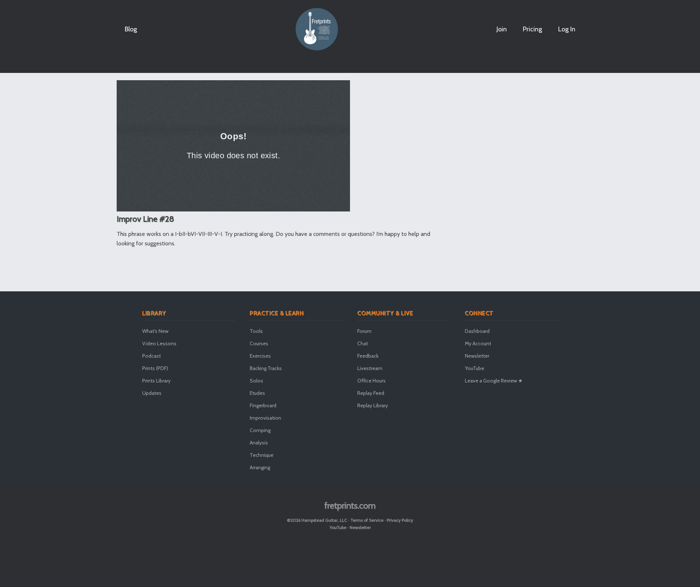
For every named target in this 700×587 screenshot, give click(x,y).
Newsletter (477, 356)
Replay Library (372, 405)
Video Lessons (159, 343)
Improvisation (265, 418)
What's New (155, 331)
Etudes (257, 393)
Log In (566, 29)
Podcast (151, 356)
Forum (364, 331)
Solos (256, 380)
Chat (362, 343)
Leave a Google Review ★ (494, 380)
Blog (131, 29)
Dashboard (477, 331)
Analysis (259, 442)
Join (502, 29)
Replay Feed (370, 393)
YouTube (474, 368)
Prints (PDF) (155, 368)
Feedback (367, 356)
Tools (256, 331)
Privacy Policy (400, 520)
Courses (259, 343)
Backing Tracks (266, 368)
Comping (260, 430)
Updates (152, 393)
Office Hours (371, 380)
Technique (261, 455)
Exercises (260, 356)
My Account (478, 343)
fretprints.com (350, 505)
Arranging (260, 467)
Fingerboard (263, 405)
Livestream (369, 368)
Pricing (532, 29)
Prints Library (156, 380)
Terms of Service (367, 520)
